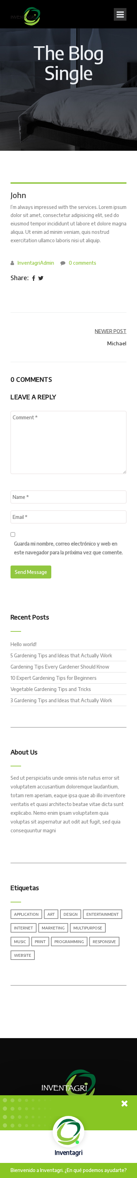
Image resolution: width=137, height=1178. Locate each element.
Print (40, 941)
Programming (69, 941)
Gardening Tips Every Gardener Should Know (60, 667)
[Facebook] (33, 278)
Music (20, 941)
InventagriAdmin (36, 263)
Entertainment (102, 914)
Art (51, 914)
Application (26, 914)
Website (22, 955)
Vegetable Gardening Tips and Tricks (51, 689)
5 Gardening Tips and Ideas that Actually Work (61, 655)
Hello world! (24, 644)
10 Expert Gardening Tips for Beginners (54, 678)
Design (71, 914)
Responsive (104, 941)
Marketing (53, 928)
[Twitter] (41, 278)
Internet (23, 928)
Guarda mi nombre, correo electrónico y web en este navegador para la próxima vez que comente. (68, 548)
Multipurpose (87, 928)
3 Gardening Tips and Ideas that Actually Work (61, 700)
